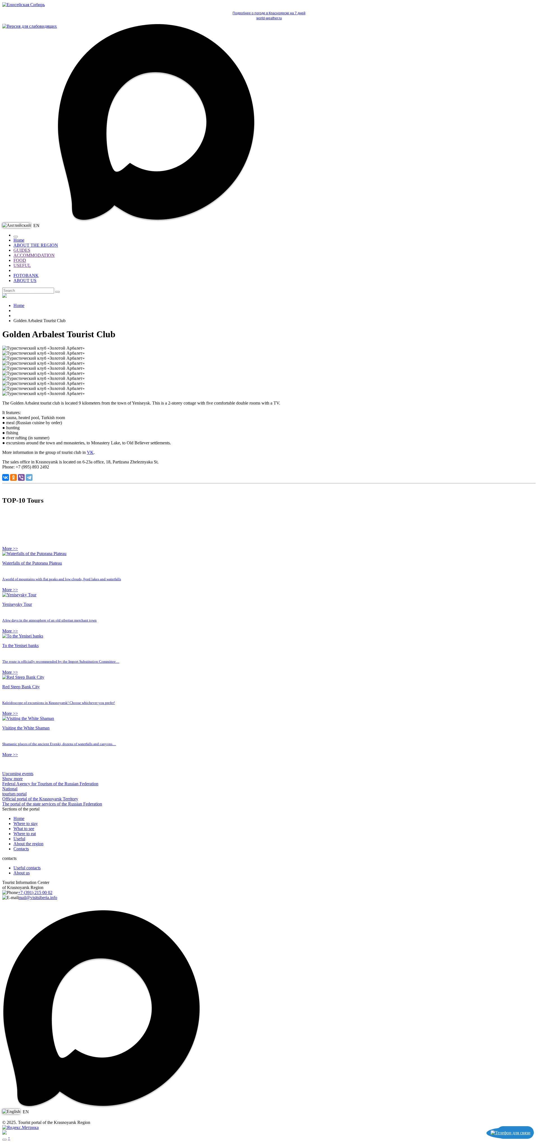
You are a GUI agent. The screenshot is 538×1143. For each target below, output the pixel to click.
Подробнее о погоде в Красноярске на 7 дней (269, 13)
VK (90, 452)
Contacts (21, 848)
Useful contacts (27, 867)
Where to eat (24, 833)
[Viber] (21, 477)
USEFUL (22, 265)
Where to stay (25, 823)
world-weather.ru (269, 18)
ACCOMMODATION (34, 255)
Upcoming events (17, 773)
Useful (19, 838)
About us (21, 872)
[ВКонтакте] (5, 477)
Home (18, 240)
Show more (12, 778)
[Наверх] (4, 1139)
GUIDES (21, 250)
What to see (23, 828)
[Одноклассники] (13, 477)
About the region (28, 843)
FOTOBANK (26, 275)
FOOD (19, 260)
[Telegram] (29, 477)
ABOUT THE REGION (35, 245)
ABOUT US (24, 280)
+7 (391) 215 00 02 (35, 892)
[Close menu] (15, 236)
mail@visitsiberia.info (37, 897)
